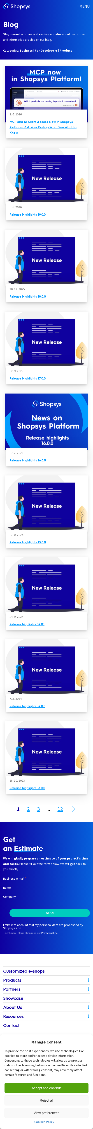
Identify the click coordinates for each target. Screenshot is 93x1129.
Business (26, 50)
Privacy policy (49, 933)
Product (66, 50)
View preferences (46, 1113)
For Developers (46, 50)
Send (50, 913)
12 (60, 809)
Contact (11, 1025)
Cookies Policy (44, 1122)
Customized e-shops (24, 971)
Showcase (13, 998)
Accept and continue (47, 1088)
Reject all (46, 1100)
